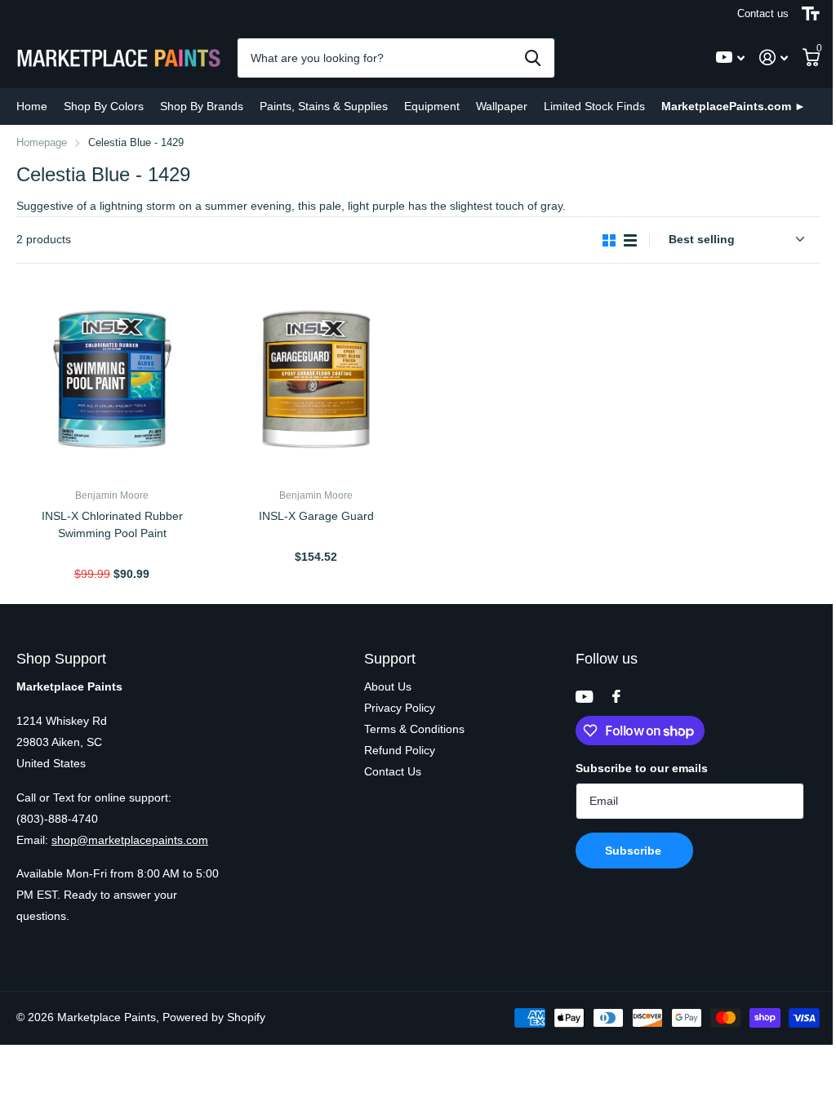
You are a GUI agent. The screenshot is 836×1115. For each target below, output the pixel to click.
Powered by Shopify (213, 1017)
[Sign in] (773, 57)
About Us (387, 686)
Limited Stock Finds (594, 106)
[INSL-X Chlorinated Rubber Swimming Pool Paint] (111, 380)
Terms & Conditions (414, 728)
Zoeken (532, 58)
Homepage (41, 142)
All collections (104, 106)
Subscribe (635, 850)
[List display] (630, 240)
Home (31, 106)
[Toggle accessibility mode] (811, 13)
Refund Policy (399, 750)
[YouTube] (584, 697)
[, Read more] (730, 57)
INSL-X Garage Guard (316, 515)
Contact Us (392, 771)
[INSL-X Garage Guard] (315, 380)
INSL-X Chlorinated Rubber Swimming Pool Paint (112, 524)
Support (390, 659)
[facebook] (616, 696)
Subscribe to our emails (642, 768)
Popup (113, 553)
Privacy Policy (399, 707)
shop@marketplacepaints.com (129, 839)
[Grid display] (609, 240)
